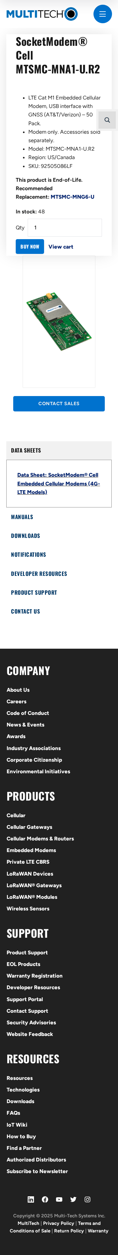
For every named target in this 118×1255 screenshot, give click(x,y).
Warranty (98, 1231)
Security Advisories (31, 1022)
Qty (20, 227)
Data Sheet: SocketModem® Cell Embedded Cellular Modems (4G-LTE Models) (58, 483)
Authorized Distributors (36, 1159)
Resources (20, 1078)
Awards (16, 736)
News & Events (25, 724)
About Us (18, 690)
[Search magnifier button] (107, 120)
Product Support (27, 952)
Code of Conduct (28, 713)
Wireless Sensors (28, 908)
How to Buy (21, 1136)
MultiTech (28, 1223)
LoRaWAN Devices (30, 874)
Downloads (20, 1101)
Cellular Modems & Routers (40, 838)
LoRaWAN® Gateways (34, 885)
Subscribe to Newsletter (37, 1171)
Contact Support (27, 1011)
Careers (16, 701)
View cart (60, 247)
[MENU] (102, 14)
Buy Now (29, 246)
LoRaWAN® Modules (32, 897)
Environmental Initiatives (38, 771)
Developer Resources (33, 987)
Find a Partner (24, 1148)
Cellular (16, 815)
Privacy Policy (58, 1223)
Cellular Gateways (29, 827)
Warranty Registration (35, 976)
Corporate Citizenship (34, 760)
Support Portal (25, 999)
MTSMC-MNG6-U (72, 197)
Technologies (23, 1089)
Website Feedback (30, 1034)
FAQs (13, 1113)
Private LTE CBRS (28, 862)
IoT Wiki (17, 1125)
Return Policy (69, 1231)
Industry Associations (34, 748)
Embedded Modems (31, 850)
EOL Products (23, 964)
